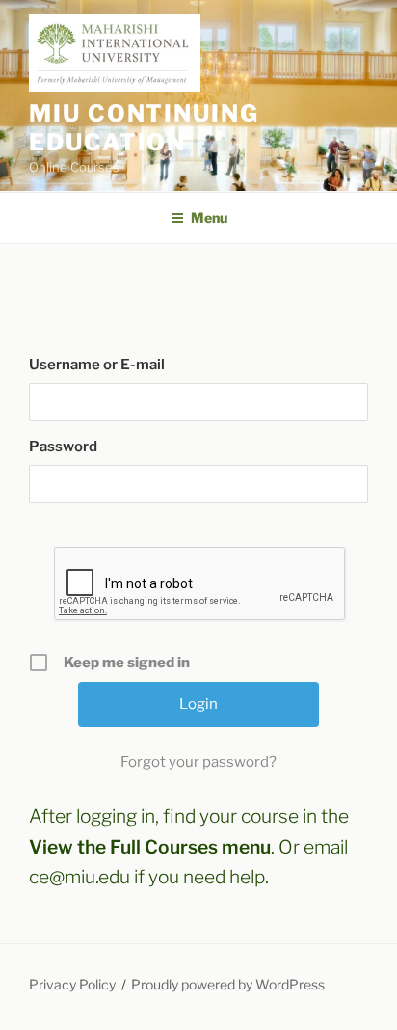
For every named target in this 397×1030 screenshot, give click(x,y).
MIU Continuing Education (144, 127)
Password (63, 446)
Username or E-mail (97, 364)
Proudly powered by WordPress (228, 984)
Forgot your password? (198, 762)
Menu (209, 217)
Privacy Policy (72, 984)
